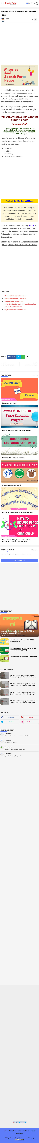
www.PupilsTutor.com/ (28, 1138)
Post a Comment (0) (19, 560)
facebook (11, 717)
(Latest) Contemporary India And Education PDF (23, 656)
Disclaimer (19, 1133)
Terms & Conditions (23, 1131)
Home (5, 1131)
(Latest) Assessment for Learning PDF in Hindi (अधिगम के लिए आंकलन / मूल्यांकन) (23, 649)
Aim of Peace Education (13, 307)
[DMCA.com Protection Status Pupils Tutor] (19, 1140)
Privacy (33, 1131)
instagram (30, 722)
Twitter (18, 357)
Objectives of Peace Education (15, 310)
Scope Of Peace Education (14, 301)
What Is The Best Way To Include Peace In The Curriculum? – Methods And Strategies (16, 540)
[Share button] (28, 357)
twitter (11, 722)
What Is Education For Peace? (11, 485)
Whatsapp (23, 357)
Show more (35, 375)
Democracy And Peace (9, 403)
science (31, 225)
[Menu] (2, 3)
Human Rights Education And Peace (13, 458)
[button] (28, 3)
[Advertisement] (19, 43)
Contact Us (12, 1131)
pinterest (30, 717)
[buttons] (14, 1122)
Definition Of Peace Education (15, 299)
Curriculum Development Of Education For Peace (17, 512)
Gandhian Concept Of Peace (23, 201)
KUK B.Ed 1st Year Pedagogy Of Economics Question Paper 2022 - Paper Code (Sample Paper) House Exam (22, 684)
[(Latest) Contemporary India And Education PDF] (4, 658)
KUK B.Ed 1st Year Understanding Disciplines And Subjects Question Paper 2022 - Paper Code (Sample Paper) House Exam (23, 676)
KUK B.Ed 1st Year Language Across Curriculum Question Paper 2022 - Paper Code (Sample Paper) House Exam (24, 702)
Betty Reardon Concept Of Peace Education (20, 304)
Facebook (12, 357)
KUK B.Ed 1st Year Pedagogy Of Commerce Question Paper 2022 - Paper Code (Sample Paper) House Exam (22, 693)
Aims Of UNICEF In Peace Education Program (16, 430)
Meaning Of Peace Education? (15, 296)
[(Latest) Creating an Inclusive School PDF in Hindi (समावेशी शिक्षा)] (4, 641)
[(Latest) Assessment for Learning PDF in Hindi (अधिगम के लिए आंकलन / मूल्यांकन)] (4, 650)
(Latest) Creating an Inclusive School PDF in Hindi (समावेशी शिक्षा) (22, 640)
